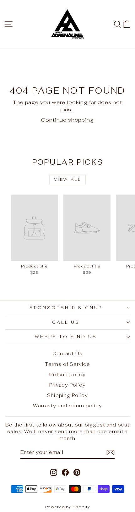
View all (67, 179)
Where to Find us (66, 336)
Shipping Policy (67, 395)
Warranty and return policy (67, 406)
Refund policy (67, 374)
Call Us (66, 322)
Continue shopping (67, 119)
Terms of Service (67, 364)
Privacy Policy (67, 385)
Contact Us (67, 353)
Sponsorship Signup (66, 308)
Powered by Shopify (67, 506)
